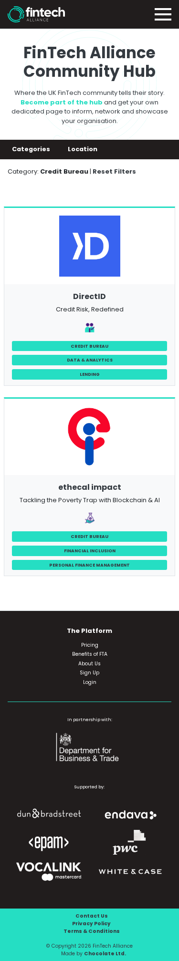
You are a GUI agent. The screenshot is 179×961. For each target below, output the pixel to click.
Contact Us (91, 916)
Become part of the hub (62, 102)
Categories (32, 149)
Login (89, 682)
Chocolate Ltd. (105, 953)
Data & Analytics (90, 360)
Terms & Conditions (91, 931)
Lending (90, 374)
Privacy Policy (91, 923)
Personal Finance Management (89, 565)
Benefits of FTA (89, 654)
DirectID (89, 296)
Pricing (89, 645)
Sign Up (89, 672)
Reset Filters (114, 171)
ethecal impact (89, 487)
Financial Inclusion (90, 551)
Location (83, 149)
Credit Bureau (89, 346)
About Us (89, 663)
